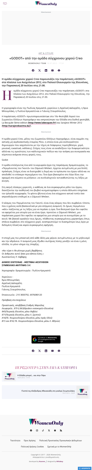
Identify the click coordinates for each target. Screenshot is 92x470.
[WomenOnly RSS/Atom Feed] (61, 431)
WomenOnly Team (37, 63)
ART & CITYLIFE (46, 53)
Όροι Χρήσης (30, 440)
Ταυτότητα (15, 440)
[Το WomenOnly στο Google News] (55, 431)
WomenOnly (46, 422)
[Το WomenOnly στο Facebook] (31, 431)
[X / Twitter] (40, 70)
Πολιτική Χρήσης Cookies (32, 446)
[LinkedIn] (46, 70)
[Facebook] (33, 70)
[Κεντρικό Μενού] (5, 3)
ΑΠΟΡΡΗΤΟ (85, 468)
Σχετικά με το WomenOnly (59, 446)
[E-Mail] (52, 70)
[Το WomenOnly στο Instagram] (37, 431)
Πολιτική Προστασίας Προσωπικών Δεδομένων (60, 440)
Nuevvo (42, 461)
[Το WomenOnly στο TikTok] (43, 431)
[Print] (59, 70)
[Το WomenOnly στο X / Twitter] (49, 431)
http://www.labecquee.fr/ (42, 122)
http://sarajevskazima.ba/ (16, 125)
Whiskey (59, 461)
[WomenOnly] (46, 3)
